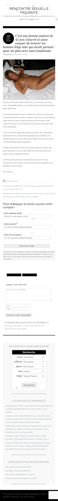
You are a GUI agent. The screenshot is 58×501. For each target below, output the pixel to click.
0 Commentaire (12, 181)
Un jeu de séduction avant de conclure (21, 478)
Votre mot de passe (12, 235)
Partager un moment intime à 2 (18, 471)
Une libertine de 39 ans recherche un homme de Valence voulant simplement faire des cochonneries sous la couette (29, 409)
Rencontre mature (20, 54)
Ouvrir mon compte (26, 246)
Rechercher (29, 385)
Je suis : (20, 357)
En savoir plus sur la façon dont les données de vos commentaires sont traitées (26, 325)
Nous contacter (31, 494)
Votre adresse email (13, 213)
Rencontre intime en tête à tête (18, 467)
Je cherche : (18, 362)
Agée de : (19, 367)
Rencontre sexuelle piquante (29, 10)
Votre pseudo (10, 224)
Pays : (20, 371)
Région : (20, 376)
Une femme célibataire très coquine (20, 474)
